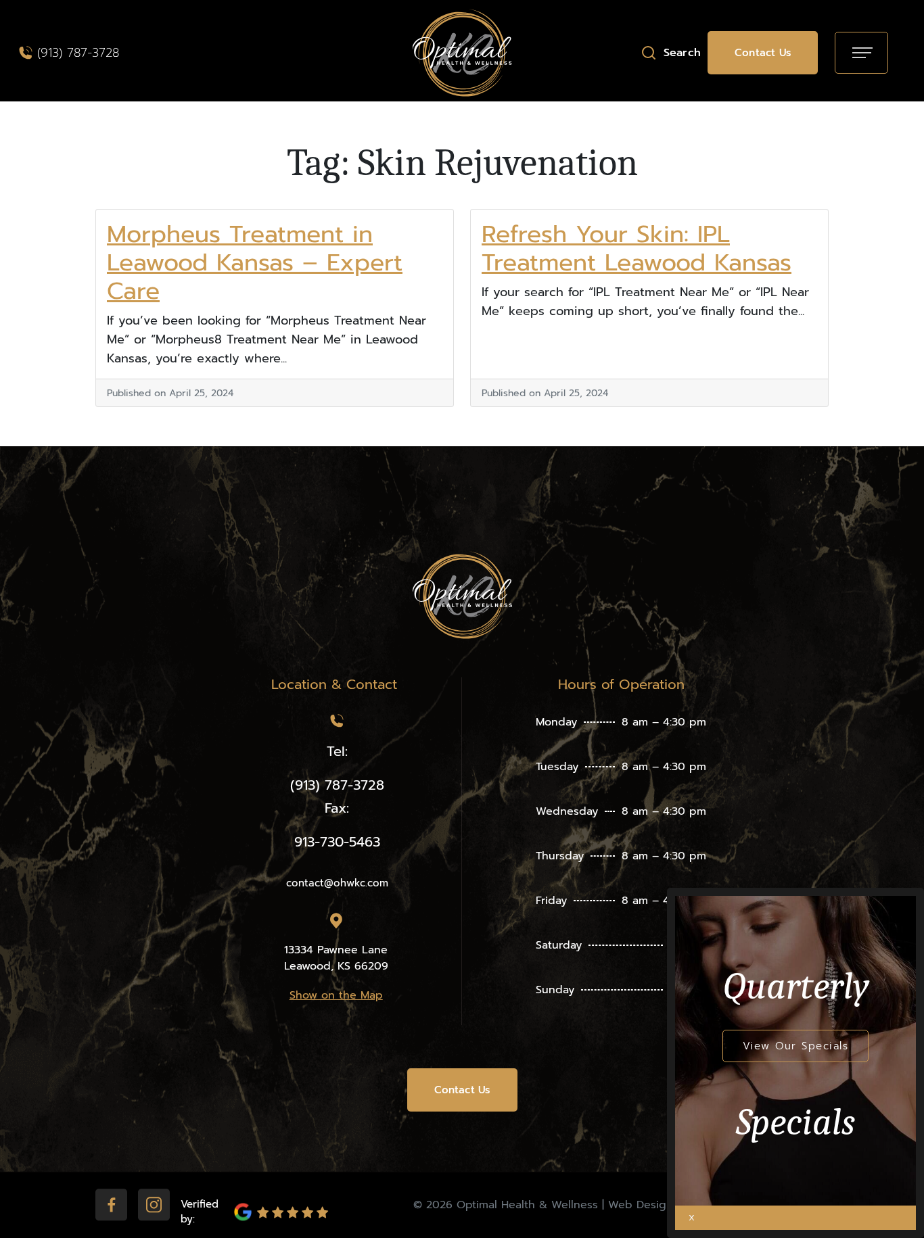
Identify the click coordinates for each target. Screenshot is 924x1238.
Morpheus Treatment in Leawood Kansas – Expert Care (254, 262)
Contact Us (763, 52)
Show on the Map (336, 995)
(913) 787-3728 (78, 53)
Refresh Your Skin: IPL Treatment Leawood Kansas (636, 248)
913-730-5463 (337, 842)
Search (682, 53)
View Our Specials (796, 1046)
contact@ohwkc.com (337, 883)
